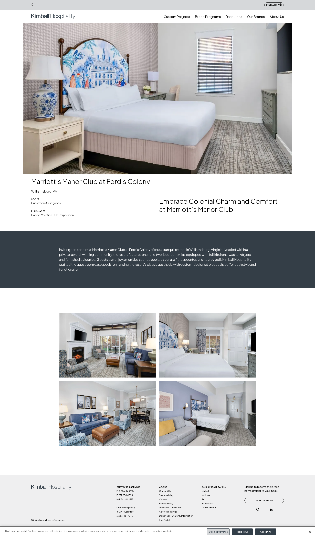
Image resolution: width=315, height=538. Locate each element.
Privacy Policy (166, 503)
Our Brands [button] (256, 16)
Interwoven (207, 503)
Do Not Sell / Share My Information (176, 515)
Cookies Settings (218, 531)
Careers (163, 499)
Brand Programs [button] (208, 16)
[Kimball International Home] (53, 16)
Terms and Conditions (170, 507)
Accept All (265, 531)
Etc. (204, 499)
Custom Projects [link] (177, 16)
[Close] (309, 532)
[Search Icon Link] (32, 4)
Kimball (205, 491)
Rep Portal (164, 520)
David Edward (209, 507)
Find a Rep (272, 5)
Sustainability (166, 495)
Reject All (242, 531)
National (206, 495)
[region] (157, 532)
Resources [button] (234, 16)
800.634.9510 (126, 491)
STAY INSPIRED (264, 500)
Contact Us (165, 491)
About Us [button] (277, 16)
